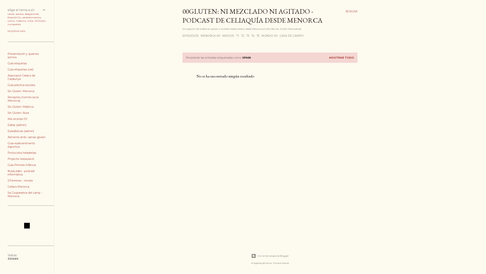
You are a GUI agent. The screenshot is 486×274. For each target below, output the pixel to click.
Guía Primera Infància (22, 165)
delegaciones (32, 14)
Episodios (190, 35)
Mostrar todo (341, 57)
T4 (252, 35)
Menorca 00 (210, 35)
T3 (247, 35)
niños (30, 20)
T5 (257, 35)
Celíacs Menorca (18, 186)
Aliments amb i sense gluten (27, 137)
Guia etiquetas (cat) (20, 69)
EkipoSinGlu (14, 17)
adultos (20, 14)
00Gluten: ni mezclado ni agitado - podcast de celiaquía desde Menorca (252, 16)
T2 (242, 35)
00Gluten (40, 20)
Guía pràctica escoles (21, 85)
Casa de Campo (292, 35)
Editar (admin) (17, 125)
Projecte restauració (21, 159)
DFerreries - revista (20, 180)
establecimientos (32, 17)
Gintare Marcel (281, 263)
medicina (21, 20)
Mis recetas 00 (17, 119)
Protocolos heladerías (22, 153)
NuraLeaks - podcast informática (21, 172)
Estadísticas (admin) (21, 131)
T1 (237, 35)
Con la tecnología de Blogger (273, 255)
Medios (228, 35)
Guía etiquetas (17, 63)
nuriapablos (14, 24)
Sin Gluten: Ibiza (18, 113)
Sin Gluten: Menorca (21, 91)
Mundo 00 (269, 35)
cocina (11, 20)
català (11, 14)
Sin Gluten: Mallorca (21, 106)
